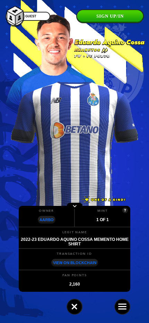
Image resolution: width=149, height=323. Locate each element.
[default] (74, 306)
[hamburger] (122, 306)
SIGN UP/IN (110, 16)
